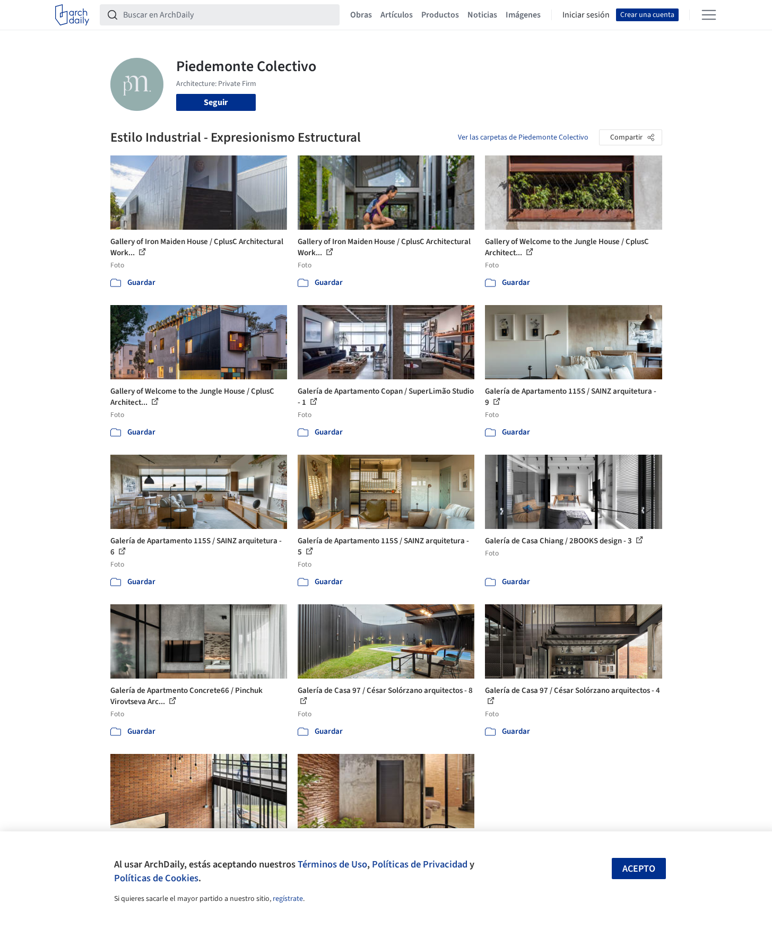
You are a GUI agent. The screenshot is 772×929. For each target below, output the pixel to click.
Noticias (482, 15)
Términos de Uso (332, 864)
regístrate (288, 898)
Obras (361, 15)
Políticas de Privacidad (419, 864)
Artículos (396, 15)
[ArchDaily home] (72, 14)
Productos (440, 15)
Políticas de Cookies (156, 878)
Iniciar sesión (586, 15)
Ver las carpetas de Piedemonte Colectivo (523, 137)
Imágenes (523, 15)
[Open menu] (708, 14)
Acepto (638, 868)
